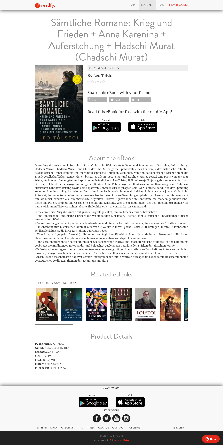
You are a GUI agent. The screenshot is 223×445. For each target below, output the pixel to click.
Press (91, 427)
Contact (118, 427)
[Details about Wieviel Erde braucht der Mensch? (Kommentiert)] (96, 304)
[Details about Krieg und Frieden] (170, 304)
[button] (147, 5)
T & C (80, 427)
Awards (103, 427)
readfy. (47, 5)
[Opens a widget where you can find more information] (211, 439)
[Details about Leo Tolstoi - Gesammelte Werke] (145, 304)
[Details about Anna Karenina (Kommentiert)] (47, 304)
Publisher (135, 427)
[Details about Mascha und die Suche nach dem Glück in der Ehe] (71, 304)
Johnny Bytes (122, 440)
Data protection (62, 427)
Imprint (41, 427)
